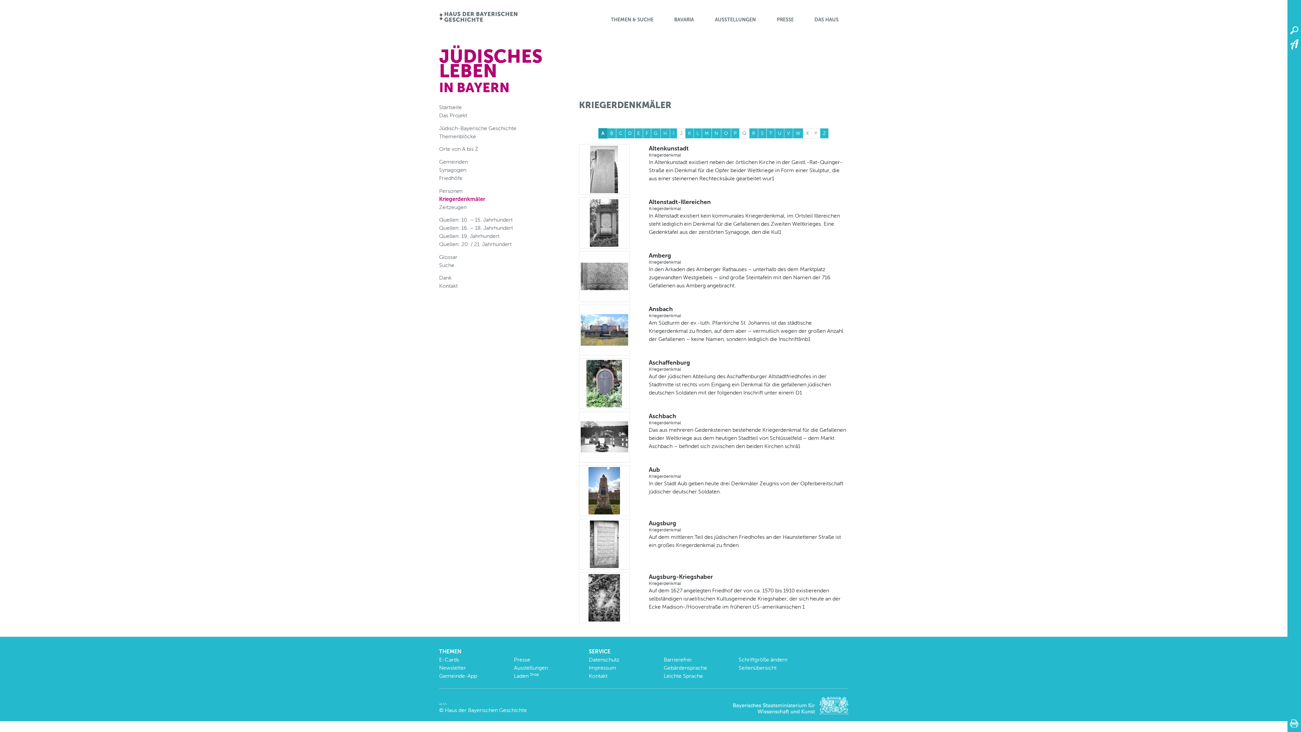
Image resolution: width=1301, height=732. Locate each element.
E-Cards (449, 660)
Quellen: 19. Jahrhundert (469, 236)
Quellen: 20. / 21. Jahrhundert (475, 244)
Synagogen (452, 170)
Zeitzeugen (453, 207)
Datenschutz (604, 660)
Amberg (665, 258)
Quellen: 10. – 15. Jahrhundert (476, 220)
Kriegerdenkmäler (462, 199)
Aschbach (665, 418)
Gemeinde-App (458, 676)
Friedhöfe (450, 178)
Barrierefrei (677, 660)
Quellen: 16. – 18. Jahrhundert (476, 228)
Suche (446, 265)
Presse (785, 20)
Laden (526, 676)
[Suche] (1294, 30)
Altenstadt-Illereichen (680, 204)
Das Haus (826, 20)
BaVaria (684, 20)
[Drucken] (1294, 723)
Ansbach (665, 311)
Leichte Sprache (683, 676)
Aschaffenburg (669, 365)
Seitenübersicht (758, 668)
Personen (450, 191)
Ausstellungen (735, 20)
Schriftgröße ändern (763, 660)
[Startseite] (478, 17)
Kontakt (448, 286)
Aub (665, 472)
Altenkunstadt (669, 151)
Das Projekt (453, 115)
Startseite (450, 107)
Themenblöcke (457, 136)
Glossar (448, 257)
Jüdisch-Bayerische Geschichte (477, 128)
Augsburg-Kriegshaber (681, 579)
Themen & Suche (632, 20)
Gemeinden (453, 162)
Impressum (602, 668)
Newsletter (452, 668)
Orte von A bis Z (458, 149)
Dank (445, 278)
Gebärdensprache (685, 668)
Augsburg (665, 526)
